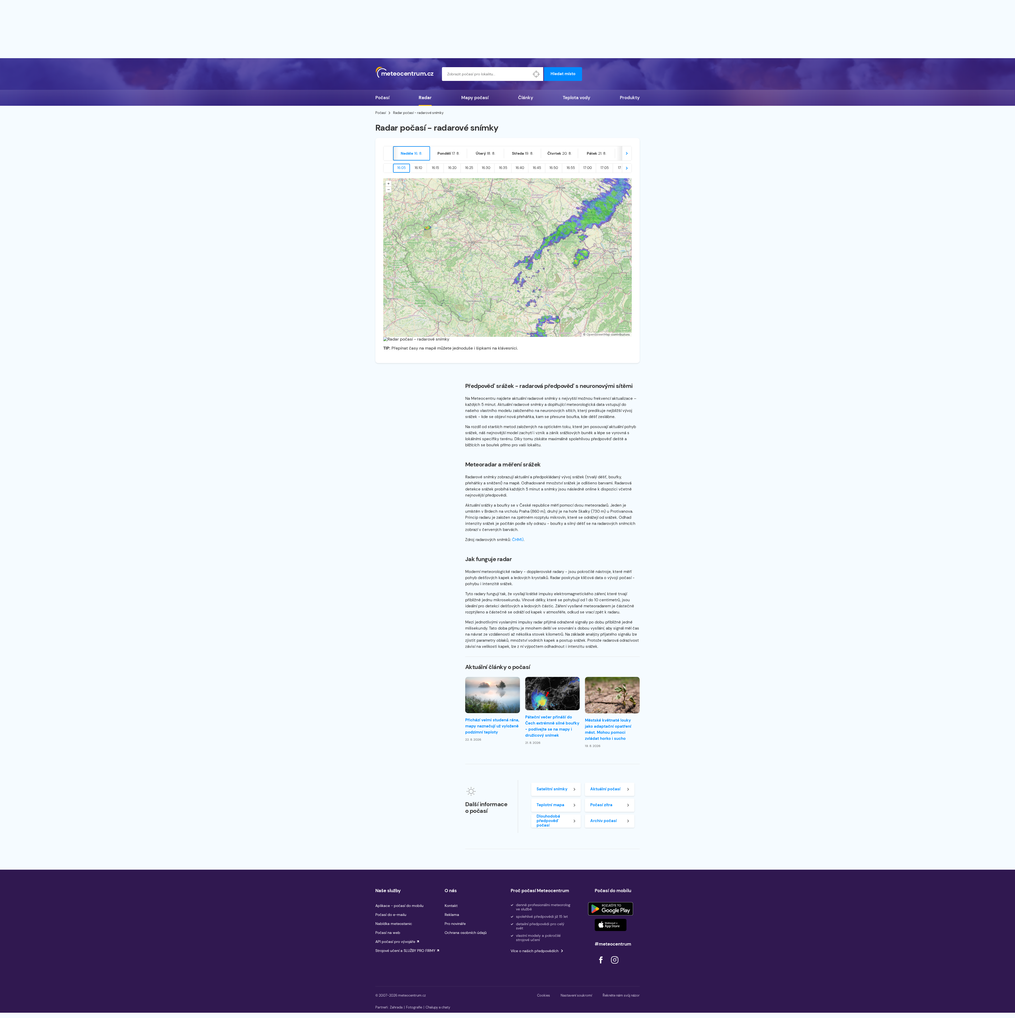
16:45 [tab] (537, 168)
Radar (425, 97)
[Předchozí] (388, 153)
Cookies (543, 995)
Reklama (452, 914)
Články (525, 97)
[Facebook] (601, 965)
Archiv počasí (603, 820)
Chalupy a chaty (438, 1007)
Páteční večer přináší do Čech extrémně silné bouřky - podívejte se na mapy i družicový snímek (552, 726)
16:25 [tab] (469, 168)
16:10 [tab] (418, 168)
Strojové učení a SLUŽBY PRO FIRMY (405, 950)
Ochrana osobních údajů (466, 932)
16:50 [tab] (554, 168)
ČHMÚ (518, 539)
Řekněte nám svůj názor (621, 995)
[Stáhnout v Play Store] (610, 909)
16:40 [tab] (520, 168)
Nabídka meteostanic (393, 923)
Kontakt (451, 905)
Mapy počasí (474, 97)
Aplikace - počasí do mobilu (399, 905)
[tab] (412, 153)
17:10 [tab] (621, 168)
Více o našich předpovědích (535, 950)
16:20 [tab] (452, 168)
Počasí (382, 97)
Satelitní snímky (552, 789)
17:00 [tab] (587, 168)
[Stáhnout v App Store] (610, 925)
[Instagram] (614, 965)
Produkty (630, 97)
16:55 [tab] (571, 168)
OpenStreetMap (598, 334)
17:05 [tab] (605, 168)
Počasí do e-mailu (390, 914)
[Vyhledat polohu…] (536, 74)
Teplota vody (576, 97)
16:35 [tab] (503, 168)
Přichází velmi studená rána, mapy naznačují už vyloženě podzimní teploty (492, 726)
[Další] (626, 153)
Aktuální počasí (605, 789)
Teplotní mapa (550, 805)
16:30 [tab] (486, 168)
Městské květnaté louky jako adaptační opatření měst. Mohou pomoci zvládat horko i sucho (608, 729)
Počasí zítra (601, 805)
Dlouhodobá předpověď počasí (548, 821)
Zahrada (396, 1007)
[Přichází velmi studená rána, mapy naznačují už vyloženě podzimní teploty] (492, 695)
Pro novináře (455, 923)
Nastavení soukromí (576, 995)
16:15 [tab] (435, 168)
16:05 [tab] (401, 168)
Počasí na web (387, 932)
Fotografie (414, 1007)
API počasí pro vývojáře (395, 941)
